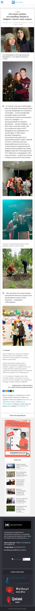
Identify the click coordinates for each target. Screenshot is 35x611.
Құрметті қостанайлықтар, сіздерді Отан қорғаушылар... (21, 491)
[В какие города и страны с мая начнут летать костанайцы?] (11, 466)
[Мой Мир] (8, 391)
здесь (28, 538)
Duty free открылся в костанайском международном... (22, 500)
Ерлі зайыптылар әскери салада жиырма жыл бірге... (22, 473)
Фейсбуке (19, 402)
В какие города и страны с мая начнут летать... (22, 466)
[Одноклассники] (6, 391)
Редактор (24, 22)
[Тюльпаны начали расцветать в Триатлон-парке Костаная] (11, 508)
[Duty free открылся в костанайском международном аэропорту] (11, 501)
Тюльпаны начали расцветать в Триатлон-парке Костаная (21, 509)
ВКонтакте (26, 400)
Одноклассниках (9, 402)
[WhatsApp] (13, 391)
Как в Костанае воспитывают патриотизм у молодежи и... (20, 482)
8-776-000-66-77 (22, 406)
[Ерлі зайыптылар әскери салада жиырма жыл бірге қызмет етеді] (11, 474)
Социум (17, 12)
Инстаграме (7, 404)
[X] (11, 391)
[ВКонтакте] (4, 391)
